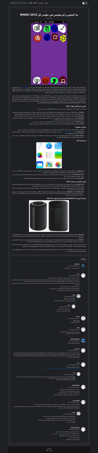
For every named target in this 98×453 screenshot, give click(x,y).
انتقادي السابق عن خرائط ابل (68, 131)
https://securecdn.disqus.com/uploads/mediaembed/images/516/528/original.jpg (63, 368)
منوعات (56, 10)
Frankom (77, 264)
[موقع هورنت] (85, 3)
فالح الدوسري (76, 400)
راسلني (46, 3)
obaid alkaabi (76, 385)
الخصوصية (41, 3)
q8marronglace (75, 339)
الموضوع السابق (24, 87)
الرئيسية (60, 10)
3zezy (78, 316)
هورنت (73, 294)
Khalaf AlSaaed (75, 427)
